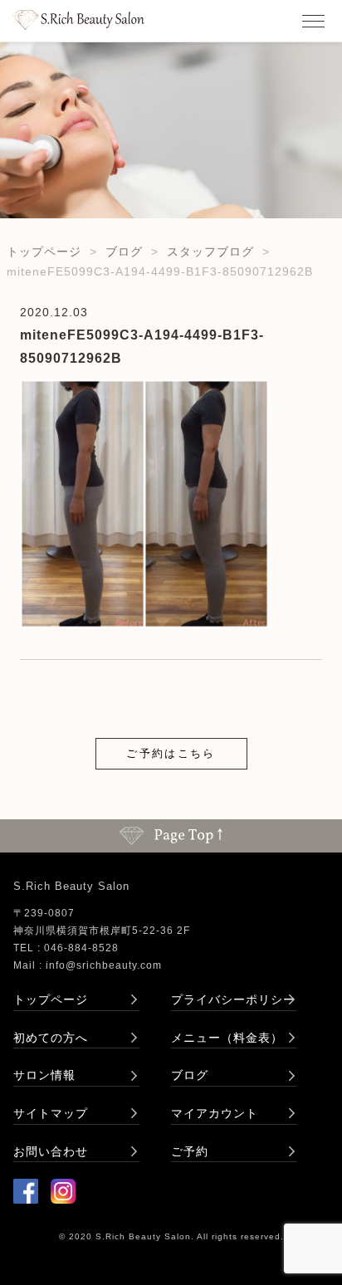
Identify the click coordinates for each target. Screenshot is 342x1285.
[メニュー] (313, 20)
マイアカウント (214, 1113)
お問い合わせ (50, 1151)
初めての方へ (50, 1037)
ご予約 (189, 1151)
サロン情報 (44, 1075)
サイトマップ (50, 1113)
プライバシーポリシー (233, 999)
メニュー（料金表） (227, 1037)
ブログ (124, 251)
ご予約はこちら (170, 753)
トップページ (44, 251)
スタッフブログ (210, 251)
